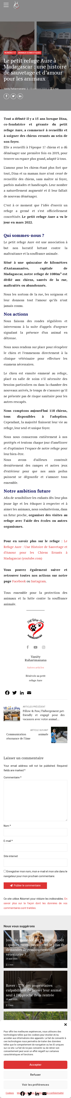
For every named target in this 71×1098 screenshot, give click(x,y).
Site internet (11, 856)
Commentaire (12, 777)
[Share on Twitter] (13, 96)
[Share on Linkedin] (20, 96)
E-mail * (8, 840)
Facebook (19, 581)
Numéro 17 (10, 53)
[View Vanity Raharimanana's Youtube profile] (35, 647)
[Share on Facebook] (6, 96)
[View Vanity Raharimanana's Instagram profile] (43, 647)
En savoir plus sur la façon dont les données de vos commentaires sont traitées (35, 903)
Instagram (38, 581)
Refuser (35, 1074)
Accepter (35, 1064)
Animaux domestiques (29, 53)
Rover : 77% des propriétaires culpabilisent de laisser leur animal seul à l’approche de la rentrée (33, 990)
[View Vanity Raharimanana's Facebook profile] (27, 647)
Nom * (7, 825)
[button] (65, 1024)
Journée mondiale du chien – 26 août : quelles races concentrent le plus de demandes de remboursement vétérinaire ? (35, 947)
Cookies (10, 1093)
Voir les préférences (35, 1084)
